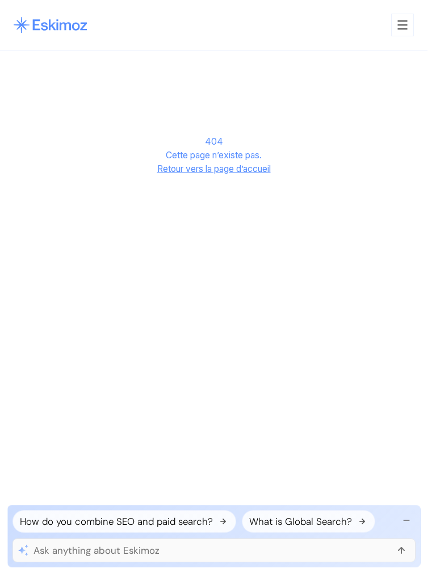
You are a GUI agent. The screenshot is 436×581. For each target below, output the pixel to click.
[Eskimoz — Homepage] (50, 25)
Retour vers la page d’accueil (214, 168)
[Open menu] (402, 25)
